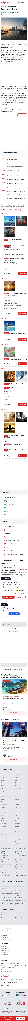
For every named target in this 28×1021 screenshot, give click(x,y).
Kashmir (3, 785)
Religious (17, 914)
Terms (3, 952)
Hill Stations (18, 912)
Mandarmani (18, 807)
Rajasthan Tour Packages (19, 852)
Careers (4, 956)
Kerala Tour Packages (6, 846)
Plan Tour (4, 946)
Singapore (5, 15)
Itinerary (18, 44)
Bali (2, 774)
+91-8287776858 (14, 631)
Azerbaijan (17, 772)
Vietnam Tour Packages (7, 893)
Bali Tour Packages (19, 884)
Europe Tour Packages (20, 898)
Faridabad (17, 804)
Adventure (3, 914)
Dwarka (3, 807)
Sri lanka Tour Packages (7, 900)
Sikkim (2, 793)
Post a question (14, 613)
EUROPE (3, 780)
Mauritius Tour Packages (18, 894)
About (4, 44)
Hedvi (2, 831)
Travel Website (5, 937)
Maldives (3, 788)
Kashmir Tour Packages (7, 841)
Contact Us (5, 954)
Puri (16, 791)
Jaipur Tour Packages (20, 864)
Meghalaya (18, 788)
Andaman (3, 772)
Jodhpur (17, 810)
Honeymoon (18, 917)
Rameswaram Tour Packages (5, 860)
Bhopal (3, 802)
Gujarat (3, 783)
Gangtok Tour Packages (18, 860)
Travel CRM (4, 935)
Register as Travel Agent (8, 933)
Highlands (3, 829)
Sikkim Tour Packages (20, 848)
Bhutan (17, 774)
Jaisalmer (17, 821)
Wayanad (3, 815)
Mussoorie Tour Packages (5, 871)
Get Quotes (22, 273)
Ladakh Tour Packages (20, 875)
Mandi (16, 815)
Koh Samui (17, 823)
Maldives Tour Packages (7, 891)
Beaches (3, 912)
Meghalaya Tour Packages (5, 876)
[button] (22, 114)
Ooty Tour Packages (6, 866)
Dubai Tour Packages (6, 884)
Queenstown (18, 831)
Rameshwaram (5, 804)
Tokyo (17, 829)
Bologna (17, 812)
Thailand (17, 796)
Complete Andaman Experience (13, 698)
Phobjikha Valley (5, 810)
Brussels (3, 818)
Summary (11, 44)
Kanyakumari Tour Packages (19, 871)
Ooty (2, 791)
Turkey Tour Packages (20, 900)
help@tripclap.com (7, 969)
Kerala (16, 785)
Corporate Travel (6, 939)
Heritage (3, 917)
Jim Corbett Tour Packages (19, 867)
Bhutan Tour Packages (20, 891)
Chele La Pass (4, 812)
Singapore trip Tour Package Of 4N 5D (14, 741)
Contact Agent (8, 597)
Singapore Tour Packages (10, 719)
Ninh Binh (3, 834)
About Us (4, 948)
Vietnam (17, 799)
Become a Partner (6, 931)
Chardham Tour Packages (5, 856)
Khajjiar (17, 818)
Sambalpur (4, 826)
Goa (16, 780)
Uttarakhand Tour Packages (5, 852)
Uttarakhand (4, 799)
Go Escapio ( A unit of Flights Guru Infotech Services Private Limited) (13, 748)
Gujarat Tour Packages (20, 855)
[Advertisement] (14, 74)
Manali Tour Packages (6, 848)
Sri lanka (3, 796)
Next (24, 28)
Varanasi (17, 826)
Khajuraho (17, 802)
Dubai (2, 777)
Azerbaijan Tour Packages (19, 904)
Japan (16, 783)
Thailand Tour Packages (21, 886)
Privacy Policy (5, 950)
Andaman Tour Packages (18, 842)
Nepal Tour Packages (6, 898)
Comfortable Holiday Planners (17, 99)
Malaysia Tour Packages (7, 903)
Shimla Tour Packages (20, 846)
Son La (2, 821)
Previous (3, 28)
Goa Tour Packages (6, 864)
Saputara (3, 823)
